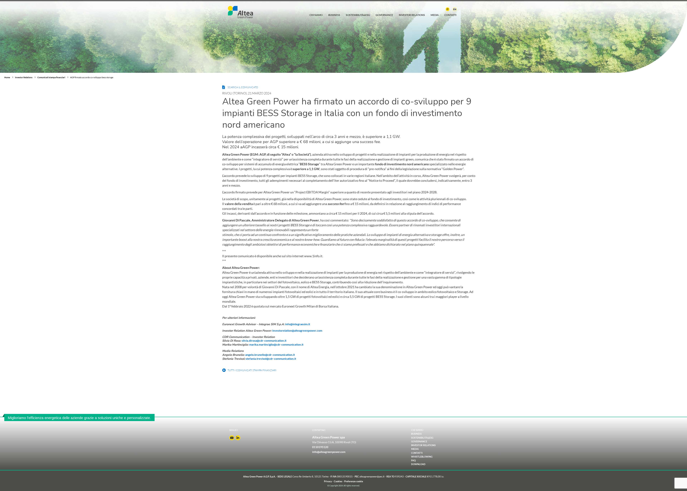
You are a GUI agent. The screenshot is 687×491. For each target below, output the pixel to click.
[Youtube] (231, 437)
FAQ (413, 460)
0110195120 (320, 447)
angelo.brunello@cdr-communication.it (270, 354)
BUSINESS (416, 434)
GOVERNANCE (419, 441)
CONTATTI (417, 453)
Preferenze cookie (353, 481)
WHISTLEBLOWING (421, 456)
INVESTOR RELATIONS (423, 445)
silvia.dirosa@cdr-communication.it (264, 340)
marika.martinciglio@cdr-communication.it (276, 344)
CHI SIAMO (417, 430)
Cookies (338, 481)
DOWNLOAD (418, 464)
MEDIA (415, 449)
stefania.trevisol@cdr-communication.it (270, 358)
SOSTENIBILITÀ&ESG (422, 437)
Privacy (328, 481)
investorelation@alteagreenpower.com (297, 330)
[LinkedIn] (237, 437)
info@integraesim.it (297, 324)
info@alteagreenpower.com (328, 451)
